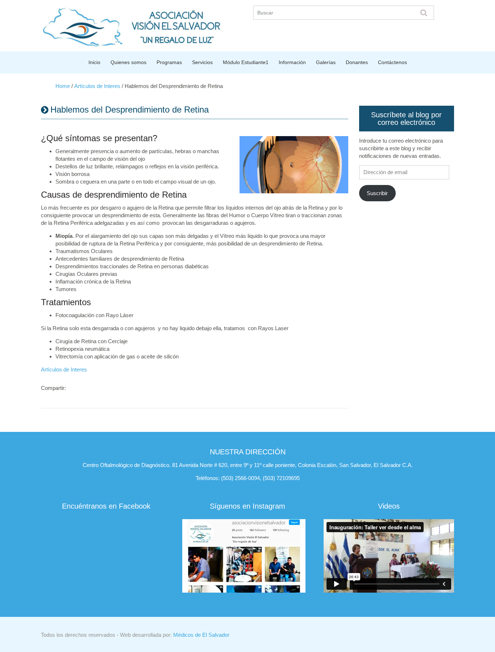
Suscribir (377, 193)
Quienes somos (128, 62)
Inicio (94, 62)
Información (292, 62)
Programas (169, 62)
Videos (389, 506)
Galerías (326, 62)
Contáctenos (392, 62)
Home (62, 86)
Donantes (357, 62)
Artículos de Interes (97, 86)
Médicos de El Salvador (201, 635)
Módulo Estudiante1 (246, 62)
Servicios (202, 62)
